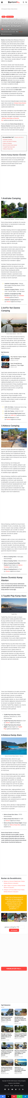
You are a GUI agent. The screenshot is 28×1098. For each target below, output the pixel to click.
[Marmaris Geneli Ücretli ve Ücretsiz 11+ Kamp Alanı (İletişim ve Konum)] (21, 1045)
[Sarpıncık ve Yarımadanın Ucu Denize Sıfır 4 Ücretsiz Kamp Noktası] (21, 1062)
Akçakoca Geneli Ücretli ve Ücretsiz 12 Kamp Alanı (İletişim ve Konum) (7, 1053)
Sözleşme (7, 1085)
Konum (8, 571)
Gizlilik (11, 1085)
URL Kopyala (14, 930)
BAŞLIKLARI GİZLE (19, 137)
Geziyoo (5, 29)
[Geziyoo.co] (14, 2)
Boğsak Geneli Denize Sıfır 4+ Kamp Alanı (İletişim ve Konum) (6, 1019)
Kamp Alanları (14, 8)
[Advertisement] (14, 182)
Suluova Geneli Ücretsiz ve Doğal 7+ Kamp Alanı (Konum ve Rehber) (21, 1035)
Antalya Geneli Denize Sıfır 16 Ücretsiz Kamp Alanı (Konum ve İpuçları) (6, 1069)
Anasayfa (4, 8)
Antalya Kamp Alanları (20, 103)
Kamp (9, 8)
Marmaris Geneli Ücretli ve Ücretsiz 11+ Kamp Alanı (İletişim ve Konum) (21, 1053)
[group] (15, 293)
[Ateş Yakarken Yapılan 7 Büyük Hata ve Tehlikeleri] (5, 358)
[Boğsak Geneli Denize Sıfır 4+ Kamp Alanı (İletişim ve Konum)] (7, 1012)
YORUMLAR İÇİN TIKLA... (14, 968)
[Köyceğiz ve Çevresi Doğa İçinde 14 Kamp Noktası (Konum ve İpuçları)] (7, 1029)
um (9, 301)
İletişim (22, 1085)
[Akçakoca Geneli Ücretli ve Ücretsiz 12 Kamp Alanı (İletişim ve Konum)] (7, 1045)
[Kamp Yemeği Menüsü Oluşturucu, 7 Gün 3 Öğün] (5, 365)
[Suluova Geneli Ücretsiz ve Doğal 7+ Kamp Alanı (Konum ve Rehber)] (21, 1029)
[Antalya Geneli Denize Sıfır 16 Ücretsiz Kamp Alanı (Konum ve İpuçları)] (7, 1062)
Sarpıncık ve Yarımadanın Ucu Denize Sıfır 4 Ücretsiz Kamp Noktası (20, 1069)
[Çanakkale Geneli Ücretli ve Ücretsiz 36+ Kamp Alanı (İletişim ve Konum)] (21, 1012)
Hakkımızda (16, 1085)
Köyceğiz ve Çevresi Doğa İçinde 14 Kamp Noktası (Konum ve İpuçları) (6, 1036)
